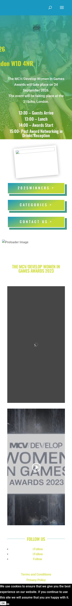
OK (3, 603)
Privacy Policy (36, 580)
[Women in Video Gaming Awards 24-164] (35, 151)
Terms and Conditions (36, 574)
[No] (7, 604)
